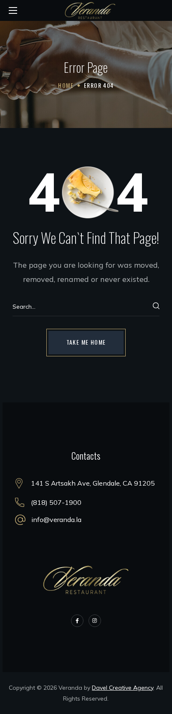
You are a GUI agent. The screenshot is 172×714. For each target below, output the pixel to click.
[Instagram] (95, 620)
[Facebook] (77, 620)
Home (65, 85)
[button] (86, 342)
